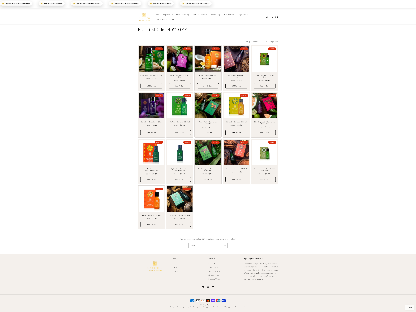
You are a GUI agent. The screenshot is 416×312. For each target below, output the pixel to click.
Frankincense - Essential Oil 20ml (236, 76)
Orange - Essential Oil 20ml (151, 215)
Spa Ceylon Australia (210, 305)
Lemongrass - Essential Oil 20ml (151, 75)
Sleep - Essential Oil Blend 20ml (179, 76)
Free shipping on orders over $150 (18, 3)
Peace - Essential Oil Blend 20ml (264, 76)
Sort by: (247, 42)
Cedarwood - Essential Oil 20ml (179, 215)
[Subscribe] (225, 245)
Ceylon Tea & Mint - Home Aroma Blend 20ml (180, 169)
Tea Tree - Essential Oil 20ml (179, 122)
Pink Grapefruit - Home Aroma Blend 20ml (264, 123)
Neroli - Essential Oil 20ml (208, 75)
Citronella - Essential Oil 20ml (236, 122)
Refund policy (197, 307)
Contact (176, 271)
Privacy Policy (213, 264)
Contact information (240, 307)
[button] (186, 14)
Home (175, 264)
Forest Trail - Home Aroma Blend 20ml (208, 123)
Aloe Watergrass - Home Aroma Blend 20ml (208, 169)
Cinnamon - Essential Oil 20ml (236, 168)
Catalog (175, 268)
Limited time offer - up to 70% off (88, 3)
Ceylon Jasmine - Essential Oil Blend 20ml (264, 169)
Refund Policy (213, 268)
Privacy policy (207, 307)
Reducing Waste (214, 279)
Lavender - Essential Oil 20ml (151, 122)
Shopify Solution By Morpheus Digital (180, 307)
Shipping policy (228, 307)
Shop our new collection (53, 3)
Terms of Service (214, 271)
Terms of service (217, 307)
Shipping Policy (213, 275)
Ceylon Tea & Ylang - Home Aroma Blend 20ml (151, 169)
